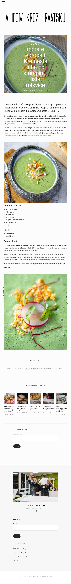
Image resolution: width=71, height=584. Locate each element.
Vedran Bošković (49, 368)
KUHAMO (28, 37)
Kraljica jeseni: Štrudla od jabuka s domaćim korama (48, 408)
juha (21, 368)
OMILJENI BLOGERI (38, 37)
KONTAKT (41, 579)
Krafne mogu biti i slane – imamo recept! (22, 408)
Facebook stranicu (32, 135)
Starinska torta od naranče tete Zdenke (35, 408)
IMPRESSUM (33, 579)
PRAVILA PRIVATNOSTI (52, 579)
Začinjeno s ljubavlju (11, 135)
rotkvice (40, 368)
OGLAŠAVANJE (23, 579)
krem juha (27, 368)
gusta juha (15, 368)
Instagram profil (45, 135)
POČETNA (15, 579)
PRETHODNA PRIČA (3, 294)
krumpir (34, 368)
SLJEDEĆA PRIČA (66, 298)
